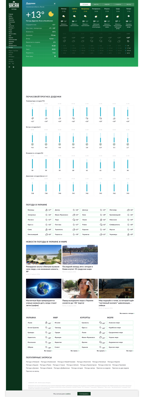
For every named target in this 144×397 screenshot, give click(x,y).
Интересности (13, 45)
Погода (11, 47)
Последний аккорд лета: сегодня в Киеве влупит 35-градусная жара (77, 267)
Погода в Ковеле (46, 368)
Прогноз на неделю (103, 368)
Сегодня (85, 4)
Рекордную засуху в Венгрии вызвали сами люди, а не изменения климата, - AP (43, 269)
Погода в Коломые (99, 362)
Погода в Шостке (104, 365)
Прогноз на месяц (32, 371)
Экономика (12, 22)
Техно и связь (12, 34)
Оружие (11, 38)
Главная (11, 14)
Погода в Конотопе (84, 362)
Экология (11, 26)
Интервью (11, 56)
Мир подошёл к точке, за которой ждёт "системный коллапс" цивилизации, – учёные (116, 302)
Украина (11, 18)
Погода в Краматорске (88, 365)
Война (10, 16)
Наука (10, 32)
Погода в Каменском (48, 362)
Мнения (11, 52)
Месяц (129, 4)
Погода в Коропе (114, 362)
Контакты (11, 61)
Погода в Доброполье (62, 368)
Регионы (11, 28)
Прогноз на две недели (120, 368)
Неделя (107, 4)
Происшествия (13, 39)
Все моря (129, 350)
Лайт (10, 36)
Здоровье (11, 41)
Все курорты (101, 350)
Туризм (11, 43)
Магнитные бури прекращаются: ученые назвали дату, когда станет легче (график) (41, 302)
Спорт (10, 30)
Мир (10, 24)
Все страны (74, 350)
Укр (13, 63)
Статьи (10, 54)
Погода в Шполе (73, 365)
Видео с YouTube (13, 51)
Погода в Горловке (119, 365)
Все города (47, 350)
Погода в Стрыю (59, 365)
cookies (68, 394)
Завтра (96, 4)
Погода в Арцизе (32, 365)
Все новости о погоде (126, 313)
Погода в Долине (32, 368)
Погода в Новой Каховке (66, 362)
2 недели (118, 4)
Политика (11, 20)
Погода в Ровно (45, 365)
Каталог (11, 59)
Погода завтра (89, 368)
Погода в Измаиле (32, 362)
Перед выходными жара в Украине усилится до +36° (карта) (77, 301)
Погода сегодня (77, 368)
